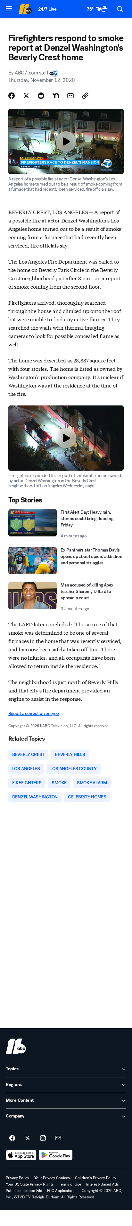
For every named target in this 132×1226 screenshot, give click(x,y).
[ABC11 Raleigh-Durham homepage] (25, 9)
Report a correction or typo (33, 713)
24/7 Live (47, 9)
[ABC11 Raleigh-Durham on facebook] (12, 1138)
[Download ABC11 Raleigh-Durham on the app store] (21, 1155)
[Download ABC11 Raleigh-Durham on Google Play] (56, 1155)
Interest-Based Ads (102, 1184)
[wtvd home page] (16, 1046)
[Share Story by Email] (70, 95)
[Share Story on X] (26, 95)
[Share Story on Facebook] (11, 95)
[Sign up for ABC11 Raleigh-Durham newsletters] (58, 1138)
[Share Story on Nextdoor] (55, 95)
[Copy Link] (85, 95)
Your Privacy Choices (52, 1178)
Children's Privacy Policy (95, 1178)
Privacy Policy (17, 1178)
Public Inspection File (24, 1191)
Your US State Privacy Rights (30, 1184)
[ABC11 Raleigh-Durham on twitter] (27, 1138)
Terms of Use (70, 1184)
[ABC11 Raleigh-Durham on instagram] (43, 1138)
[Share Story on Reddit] (41, 95)
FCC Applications (62, 1191)
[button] (9, 8)
